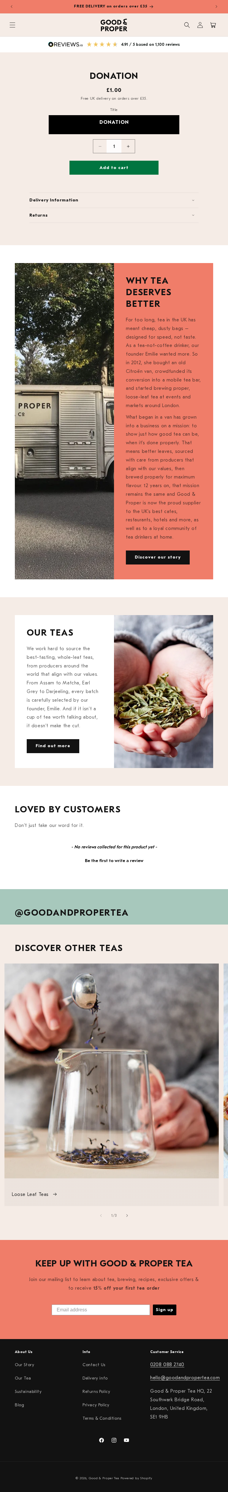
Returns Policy (96, 1391)
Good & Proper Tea (104, 1478)
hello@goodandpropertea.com (185, 1377)
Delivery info (95, 1378)
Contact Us (94, 1364)
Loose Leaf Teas (31, 1194)
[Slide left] (100, 1215)
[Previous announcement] (11, 6)
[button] (12, 25)
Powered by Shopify (136, 1478)
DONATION (114, 122)
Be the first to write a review (114, 860)
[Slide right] (127, 1215)
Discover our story (158, 557)
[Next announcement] (216, 6)
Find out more (53, 745)
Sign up (164, 1309)
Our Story (24, 1364)
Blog (19, 1404)
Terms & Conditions (102, 1418)
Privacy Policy (96, 1404)
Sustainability (28, 1391)
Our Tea (23, 1378)
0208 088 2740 (167, 1364)
